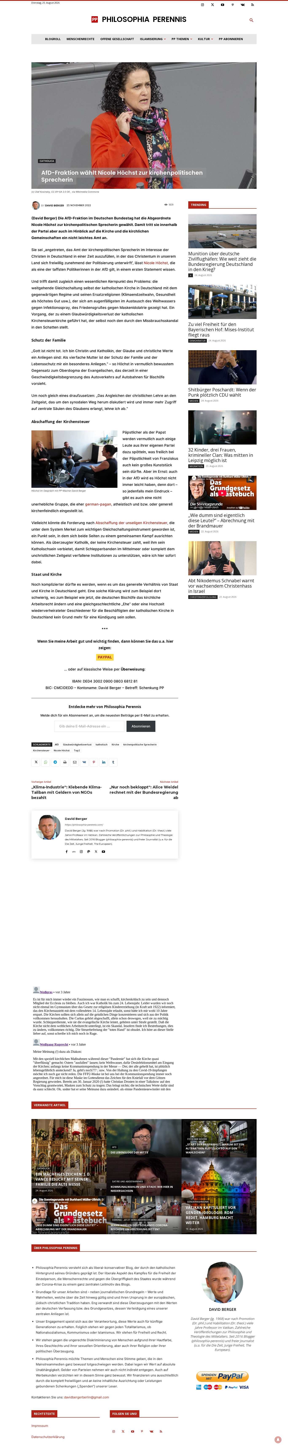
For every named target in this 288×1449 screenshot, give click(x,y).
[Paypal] (88, 850)
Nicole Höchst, (156, 263)
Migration (196, 466)
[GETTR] (73, 850)
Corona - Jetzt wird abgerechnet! (133, 1220)
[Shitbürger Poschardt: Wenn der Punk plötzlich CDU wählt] (222, 367)
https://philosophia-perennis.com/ (84, 824)
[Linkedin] (103, 762)
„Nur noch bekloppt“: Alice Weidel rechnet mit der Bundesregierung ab (143, 792)
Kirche (115, 744)
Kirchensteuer (41, 750)
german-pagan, (98, 504)
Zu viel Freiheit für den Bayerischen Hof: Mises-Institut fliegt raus (221, 329)
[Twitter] (213, 5)
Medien (194, 400)
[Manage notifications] (278, 1439)
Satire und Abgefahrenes (127, 1181)
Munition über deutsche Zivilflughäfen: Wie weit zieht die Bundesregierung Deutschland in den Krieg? (222, 261)
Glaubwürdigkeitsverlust (77, 744)
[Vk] (243, 5)
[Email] (74, 762)
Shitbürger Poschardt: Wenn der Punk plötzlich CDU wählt (222, 392)
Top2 (77, 750)
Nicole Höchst (62, 750)
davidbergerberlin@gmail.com (86, 1397)
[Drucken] (65, 762)
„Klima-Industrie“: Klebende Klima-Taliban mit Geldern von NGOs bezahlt (66, 792)
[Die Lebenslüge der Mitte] (144, 1142)
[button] (251, 20)
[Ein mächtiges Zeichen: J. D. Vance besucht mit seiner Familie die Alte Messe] (68, 1157)
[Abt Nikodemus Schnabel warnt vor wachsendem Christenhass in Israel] (222, 558)
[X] (35, 762)
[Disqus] (104, 924)
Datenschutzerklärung (48, 1437)
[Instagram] (203, 5)
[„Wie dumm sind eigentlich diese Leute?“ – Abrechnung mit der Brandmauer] (222, 493)
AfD (57, 744)
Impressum (39, 1426)
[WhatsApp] (45, 762)
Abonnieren (141, 726)
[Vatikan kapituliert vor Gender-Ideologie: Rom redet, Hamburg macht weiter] (219, 1195)
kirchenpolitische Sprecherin (140, 744)
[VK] (84, 762)
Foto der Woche (197, 1139)
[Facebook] (66, 850)
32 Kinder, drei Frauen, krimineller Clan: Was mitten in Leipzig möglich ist (220, 455)
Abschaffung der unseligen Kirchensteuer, (132, 523)
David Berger (54, 205)
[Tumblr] (113, 762)
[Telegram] (55, 762)
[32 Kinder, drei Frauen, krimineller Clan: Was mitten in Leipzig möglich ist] (222, 427)
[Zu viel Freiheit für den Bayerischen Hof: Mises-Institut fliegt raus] (222, 302)
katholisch (102, 744)
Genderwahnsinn (198, 1201)
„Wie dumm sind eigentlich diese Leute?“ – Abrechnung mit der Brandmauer (221, 520)
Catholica (47, 160)
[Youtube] (223, 5)
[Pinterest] (233, 5)
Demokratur (198, 340)
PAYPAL (105, 657)
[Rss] (253, 5)
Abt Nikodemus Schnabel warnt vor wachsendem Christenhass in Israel (221, 586)
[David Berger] (36, 205)
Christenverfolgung (203, 597)
